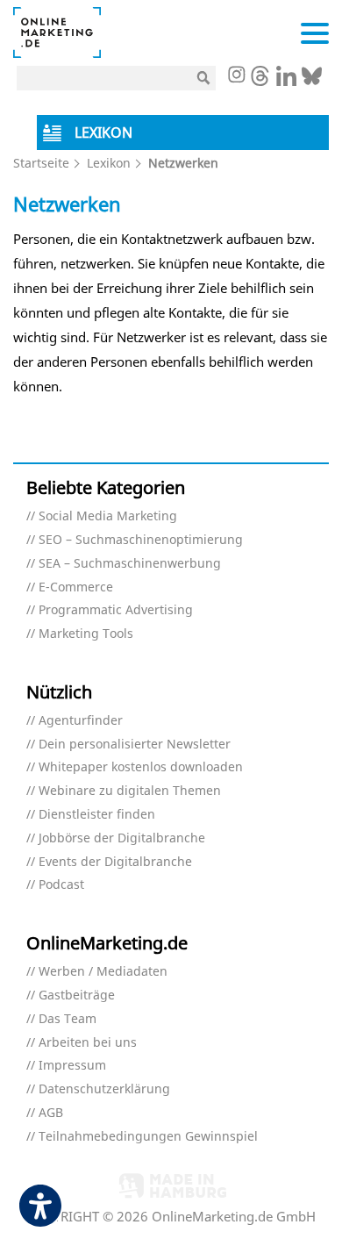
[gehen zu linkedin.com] (286, 80)
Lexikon (109, 162)
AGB (51, 1113)
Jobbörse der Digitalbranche (122, 838)
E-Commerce (76, 587)
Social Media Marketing (108, 516)
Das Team (67, 1019)
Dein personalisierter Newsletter (135, 744)
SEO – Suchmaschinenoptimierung (141, 540)
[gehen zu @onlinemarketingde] (260, 80)
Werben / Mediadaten (103, 971)
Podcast (61, 884)
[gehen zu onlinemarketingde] (236, 76)
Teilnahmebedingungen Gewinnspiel (148, 1136)
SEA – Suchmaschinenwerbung (130, 563)
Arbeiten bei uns (88, 1042)
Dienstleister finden (97, 814)
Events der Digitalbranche (115, 862)
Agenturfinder (81, 720)
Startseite (41, 162)
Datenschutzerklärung (104, 1089)
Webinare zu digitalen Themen (130, 791)
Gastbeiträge (77, 995)
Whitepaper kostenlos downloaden (141, 767)
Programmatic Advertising (116, 610)
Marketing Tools (86, 634)
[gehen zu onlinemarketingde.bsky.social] (312, 80)
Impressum (72, 1065)
